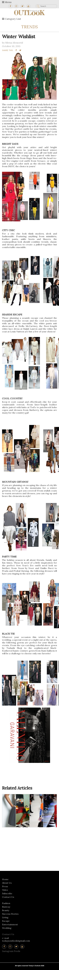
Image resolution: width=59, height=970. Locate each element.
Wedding (6, 928)
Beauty (5, 910)
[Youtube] (28, 6)
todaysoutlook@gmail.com (16, 940)
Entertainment (10, 924)
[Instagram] (16, 6)
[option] (29, 76)
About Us (7, 883)
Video (5, 890)
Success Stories (10, 914)
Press (5, 886)
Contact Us (8, 897)
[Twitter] (22, 6)
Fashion (6, 903)
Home (5, 879)
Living (5, 917)
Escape (6, 921)
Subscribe (7, 893)
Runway (6, 907)
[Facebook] (10, 6)
